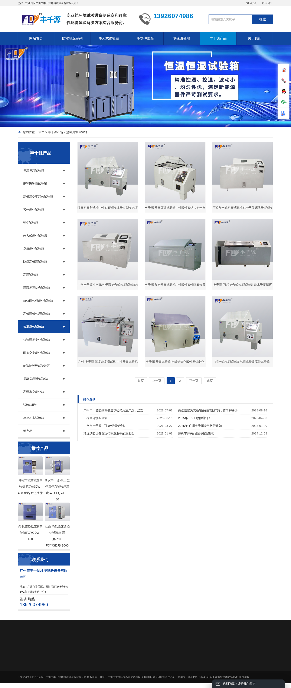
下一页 (193, 380)
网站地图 (42, 650)
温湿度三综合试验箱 (36, 287)
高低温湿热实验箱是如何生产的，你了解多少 (208, 410)
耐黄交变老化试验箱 (36, 352)
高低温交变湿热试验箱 (38, 196)
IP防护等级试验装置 (36, 365)
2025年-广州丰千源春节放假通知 (200, 425)
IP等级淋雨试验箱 (35, 183)
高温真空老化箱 (33, 392)
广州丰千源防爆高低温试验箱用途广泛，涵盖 (113, 410)
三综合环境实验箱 (95, 418)
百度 (55, 650)
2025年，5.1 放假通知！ (194, 418)
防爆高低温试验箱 (35, 261)
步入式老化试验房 (35, 235)
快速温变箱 (181, 38)
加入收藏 (251, 3)
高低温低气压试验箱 (36, 313)
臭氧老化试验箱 (33, 248)
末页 (210, 380)
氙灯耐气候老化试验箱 (38, 300)
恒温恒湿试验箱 (33, 170)
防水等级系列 (72, 38)
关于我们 (266, 3)
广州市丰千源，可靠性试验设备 (104, 425)
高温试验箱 (30, 274)
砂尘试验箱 (30, 222)
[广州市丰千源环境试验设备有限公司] (75, 18)
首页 (42, 132)
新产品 (27, 431)
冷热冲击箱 (145, 38)
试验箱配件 (30, 405)
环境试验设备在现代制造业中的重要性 (109, 433)
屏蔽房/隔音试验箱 (35, 378)
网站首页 (36, 38)
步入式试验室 (109, 38)
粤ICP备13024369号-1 (201, 677)
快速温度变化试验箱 (36, 339)
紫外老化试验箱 (33, 209)
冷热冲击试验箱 (33, 418)
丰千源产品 (218, 38)
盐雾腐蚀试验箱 (76, 132)
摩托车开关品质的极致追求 (196, 433)
